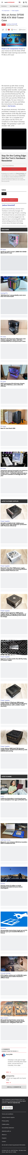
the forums (11, 106)
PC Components (5, 10)
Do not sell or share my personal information (13, 1145)
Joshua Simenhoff (12, 24)
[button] (26, 2)
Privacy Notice (22, 175)
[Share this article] (3, 29)
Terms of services (20, 173)
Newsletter (23, 29)
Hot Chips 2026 (14, 6)
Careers (4, 1141)
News (3, 24)
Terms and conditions (7, 1114)
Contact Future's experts (8, 1117)
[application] (14, 137)
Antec (4, 194)
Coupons (4, 1138)
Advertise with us (6, 1131)
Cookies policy (5, 1124)
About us (4, 1134)
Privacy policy (5, 1121)
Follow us (15, 29)
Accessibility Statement (8, 1127)
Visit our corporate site (14, 1102)
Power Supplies (15, 10)
